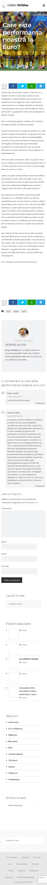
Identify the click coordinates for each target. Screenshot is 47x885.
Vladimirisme (14, 779)
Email (4, 554)
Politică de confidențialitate (26, 877)
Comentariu (6, 508)
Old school (12, 760)
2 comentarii (8, 59)
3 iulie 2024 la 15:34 (15, 416)
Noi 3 (10, 747)
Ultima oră (36, 57)
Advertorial (13, 722)
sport (24, 311)
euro (8, 311)
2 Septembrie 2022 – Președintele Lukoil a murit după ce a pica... (28, 691)
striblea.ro (15, 350)
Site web (5, 566)
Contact (41, 877)
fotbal (16, 311)
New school (13, 741)
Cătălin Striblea (22, 57)
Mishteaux (12, 734)
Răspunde (40, 403)
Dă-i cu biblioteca (15, 728)
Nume (4, 542)
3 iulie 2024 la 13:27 (14, 396)
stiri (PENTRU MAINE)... (29, 659)
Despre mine (9, 877)
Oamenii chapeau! (15, 754)
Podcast (11, 766)
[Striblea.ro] (15, 6)
